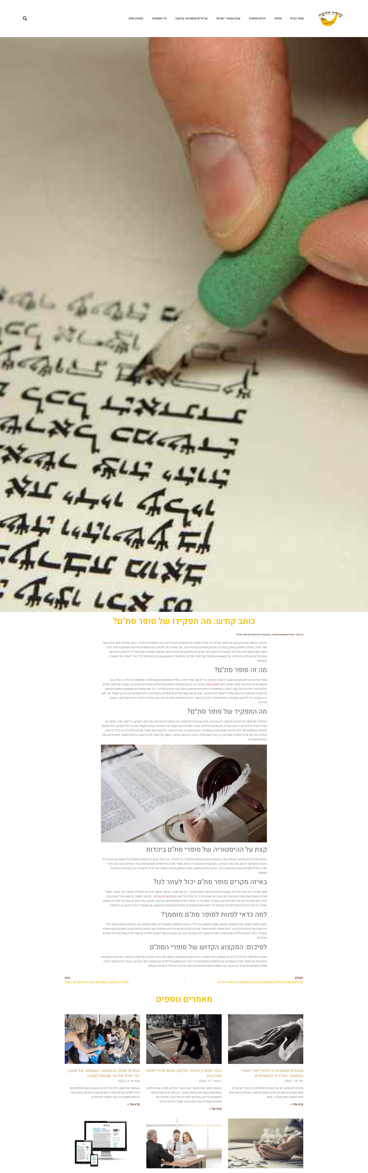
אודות (278, 18)
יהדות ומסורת (257, 18)
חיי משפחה (159, 18)
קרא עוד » (297, 1104)
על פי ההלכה (160, 896)
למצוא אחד (213, 684)
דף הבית (299, 634)
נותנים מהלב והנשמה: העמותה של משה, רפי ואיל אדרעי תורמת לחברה (103, 1073)
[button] (25, 18)
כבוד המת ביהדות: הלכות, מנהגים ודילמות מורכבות (184, 1073)
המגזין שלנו (136, 18)
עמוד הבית (297, 18)
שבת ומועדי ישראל (228, 18)
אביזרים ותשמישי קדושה (191, 18)
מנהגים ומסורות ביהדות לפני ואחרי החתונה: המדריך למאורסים (271, 1073)
